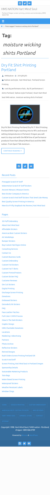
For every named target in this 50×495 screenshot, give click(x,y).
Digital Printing (8, 285)
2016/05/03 (22, 75)
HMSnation (9, 75)
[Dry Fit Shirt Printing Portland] (25, 111)
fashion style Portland (23, 90)
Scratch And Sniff (9, 356)
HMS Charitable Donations (12, 324)
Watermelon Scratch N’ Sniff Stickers (16, 182)
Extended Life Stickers (11, 301)
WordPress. (33, 432)
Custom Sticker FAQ (10, 273)
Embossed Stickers (9, 297)
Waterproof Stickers (10, 380)
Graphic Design (8, 320)
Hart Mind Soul (25, 79)
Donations (6, 293)
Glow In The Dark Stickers (12, 317)
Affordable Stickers (9, 226)
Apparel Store (25, 412)
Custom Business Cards (11, 253)
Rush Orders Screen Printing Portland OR (18, 352)
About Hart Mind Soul (10, 222)
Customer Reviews (9, 277)
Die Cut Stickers (8, 281)
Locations (6, 328)
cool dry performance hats (15, 87)
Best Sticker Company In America (15, 190)
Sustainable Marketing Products (15, 368)
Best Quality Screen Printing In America (18, 198)
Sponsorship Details (10, 364)
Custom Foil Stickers (10, 261)
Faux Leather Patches (10, 309)
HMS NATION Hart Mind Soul (19, 9)
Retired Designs (8, 348)
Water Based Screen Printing (13, 376)
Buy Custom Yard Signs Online (14, 242)
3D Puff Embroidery (10, 218)
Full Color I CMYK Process (12, 313)
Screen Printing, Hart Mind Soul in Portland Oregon (22, 360)
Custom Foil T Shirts (10, 265)
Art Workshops (8, 234)
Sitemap (5, 418)
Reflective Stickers (9, 344)
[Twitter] (25, 3)
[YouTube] (29, 3)
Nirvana (24, 432)
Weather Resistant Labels (12, 384)
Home (4, 401)
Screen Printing (18, 401)
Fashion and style (11, 79)
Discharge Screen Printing (12, 289)
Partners (5, 336)
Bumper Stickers (8, 238)
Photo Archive (7, 340)
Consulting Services (10, 245)
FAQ (3, 305)
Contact (39, 412)
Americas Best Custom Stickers (14, 230)
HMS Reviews (38, 407)
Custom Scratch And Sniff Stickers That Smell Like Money (25, 194)
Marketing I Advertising (11, 332)
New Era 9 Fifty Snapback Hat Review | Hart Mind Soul (23, 202)
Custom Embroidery (10, 257)
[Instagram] (20, 3)
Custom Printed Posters (11, 269)
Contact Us (6, 249)
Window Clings (8, 388)
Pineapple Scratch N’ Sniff (12, 178)
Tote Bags (6, 372)
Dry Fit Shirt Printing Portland (18, 67)
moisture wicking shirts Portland (29, 94)
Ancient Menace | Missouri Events (15, 186)
